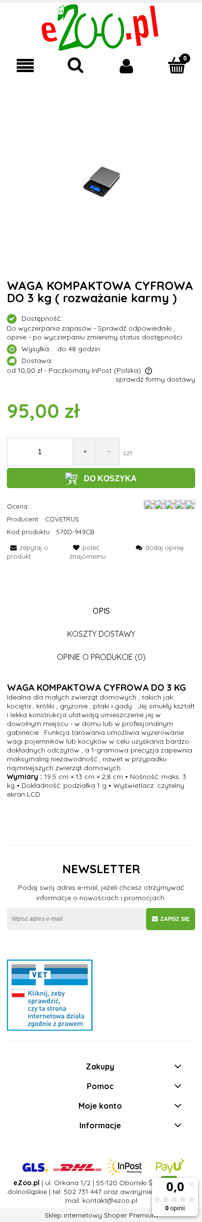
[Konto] (126, 65)
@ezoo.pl (122, 1200)
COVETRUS (62, 519)
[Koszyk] (177, 65)
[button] (25, 65)
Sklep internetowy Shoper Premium (101, 1215)
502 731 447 (82, 1191)
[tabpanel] (101, 741)
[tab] (101, 611)
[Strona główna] (101, 26)
